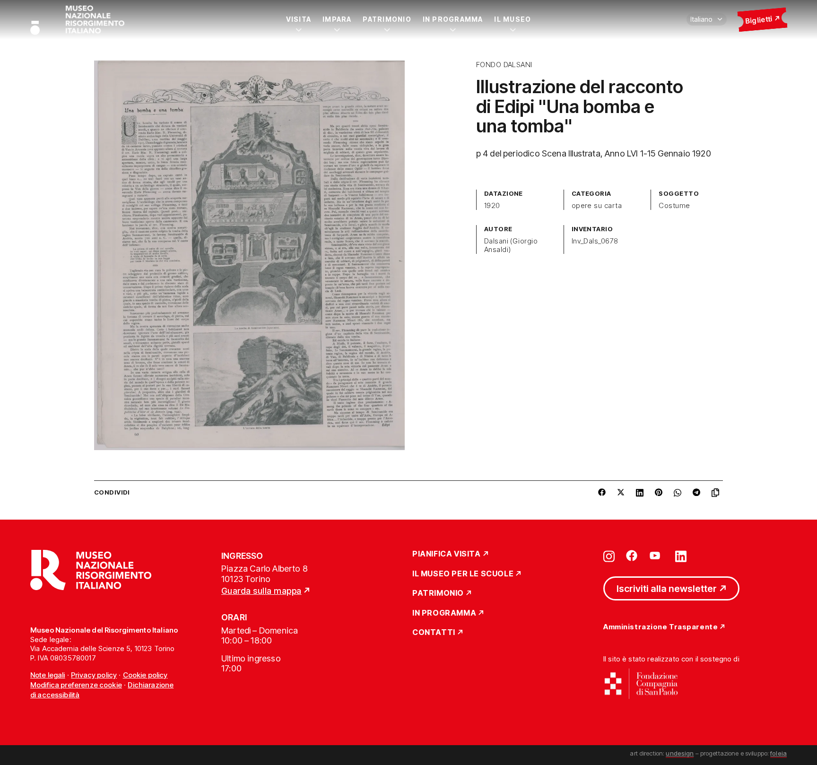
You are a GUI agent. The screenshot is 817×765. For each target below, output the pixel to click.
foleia (778, 753)
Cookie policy (145, 674)
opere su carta (597, 205)
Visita (298, 19)
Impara (336, 19)
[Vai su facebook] (631, 555)
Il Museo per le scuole (462, 574)
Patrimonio (387, 19)
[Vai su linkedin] (681, 555)
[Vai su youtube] (656, 555)
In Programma (453, 19)
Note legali (47, 674)
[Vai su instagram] (609, 555)
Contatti (433, 632)
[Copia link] (717, 492)
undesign (680, 753)
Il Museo (512, 19)
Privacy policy (94, 674)
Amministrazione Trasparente (660, 627)
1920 (492, 205)
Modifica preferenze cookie (76, 684)
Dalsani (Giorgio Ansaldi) (511, 245)
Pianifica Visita (446, 554)
